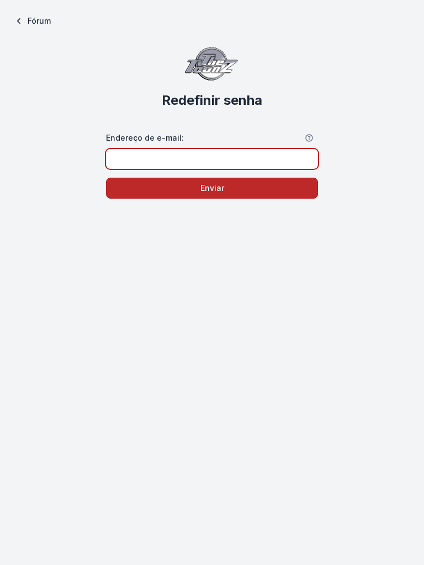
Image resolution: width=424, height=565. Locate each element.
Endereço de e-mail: (145, 137)
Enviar (212, 188)
